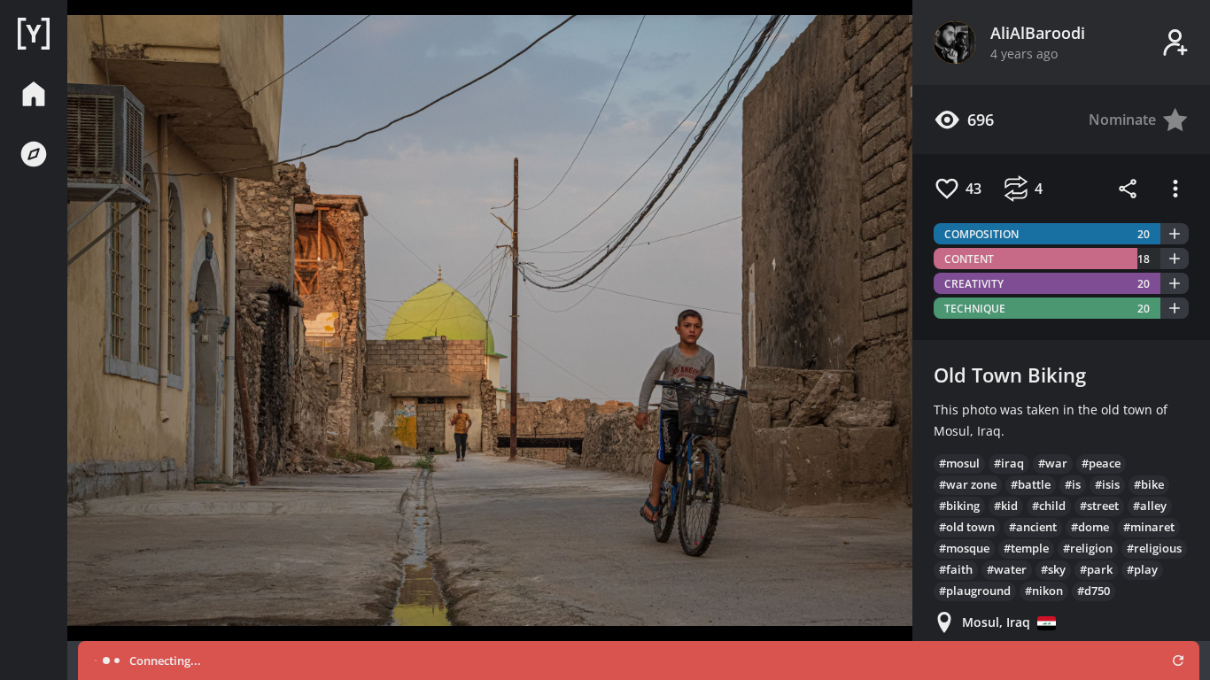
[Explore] (33, 154)
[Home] (33, 33)
